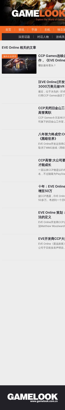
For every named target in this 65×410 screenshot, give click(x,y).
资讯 (21, 29)
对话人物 (43, 37)
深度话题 (24, 37)
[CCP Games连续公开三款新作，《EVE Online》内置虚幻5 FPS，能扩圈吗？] (19, 56)
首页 (8, 29)
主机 (47, 29)
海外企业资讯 (9, 56)
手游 (34, 29)
